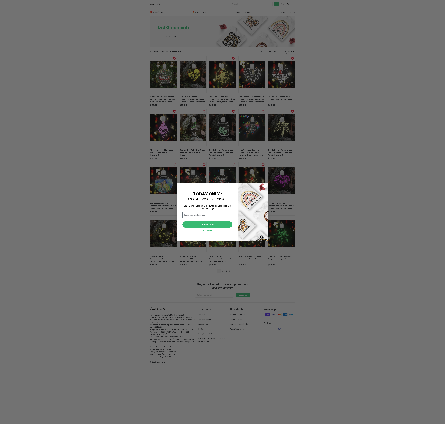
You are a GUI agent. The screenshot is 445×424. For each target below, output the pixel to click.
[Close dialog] (265, 186)
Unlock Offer (207, 224)
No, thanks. (207, 230)
